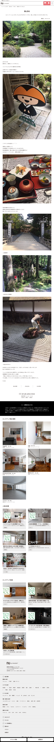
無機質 (13, 695)
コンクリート (18, 706)
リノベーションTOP (4, 6)
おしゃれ (33, 695)
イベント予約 (13, 739)
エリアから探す (6, 685)
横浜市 (44, 687)
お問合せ (40, 739)
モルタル (12, 706)
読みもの (10, 6)
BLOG (14, 6)
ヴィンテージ (5, 695)
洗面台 (28, 701)
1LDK (9, 712)
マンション (5, 681)
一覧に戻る (27, 386)
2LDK (13, 712)
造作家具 (38, 701)
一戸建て (10, 681)
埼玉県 (10, 689)
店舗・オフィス (16, 681)
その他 (14, 689)
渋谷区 (10, 687)
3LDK (16, 712)
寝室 (17, 701)
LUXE (29, 695)
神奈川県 (37, 687)
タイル (8, 706)
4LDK (20, 712)
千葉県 (6, 689)
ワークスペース (23, 701)
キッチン (13, 701)
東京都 (4, 687)
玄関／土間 (33, 701)
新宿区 (14, 687)
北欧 (10, 695)
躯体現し (34, 706)
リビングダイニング (6, 701)
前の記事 (15, 386)
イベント (6, 729)
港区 (27, 687)
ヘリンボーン (24, 706)
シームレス (18, 695)
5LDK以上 (24, 712)
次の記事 (39, 386)
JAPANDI (25, 695)
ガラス (30, 706)
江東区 (30, 687)
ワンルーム (5, 712)
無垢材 (4, 706)
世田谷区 (18, 687)
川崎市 (48, 687)
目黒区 (23, 687)
